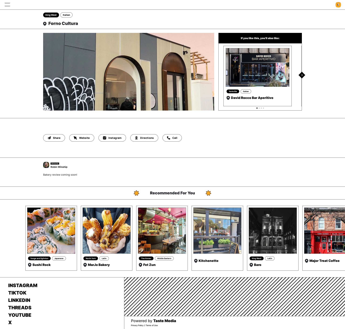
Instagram (22, 285)
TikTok (17, 292)
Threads (19, 307)
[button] (302, 75)
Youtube (19, 315)
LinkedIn (19, 300)
